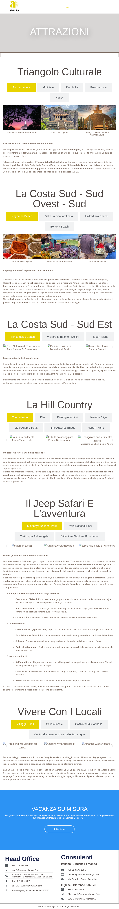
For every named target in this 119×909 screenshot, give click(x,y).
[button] (67, 7)
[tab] (21, 87)
